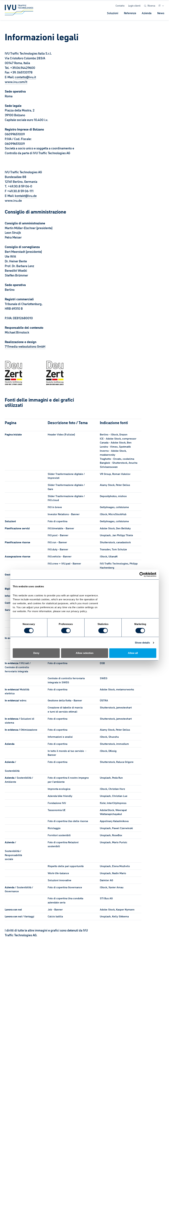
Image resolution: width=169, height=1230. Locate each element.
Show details (142, 642)
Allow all (133, 653)
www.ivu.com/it (16, 82)
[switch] (66, 630)
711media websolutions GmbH (25, 346)
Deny (36, 653)
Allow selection (84, 653)
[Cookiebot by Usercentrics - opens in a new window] (141, 574)
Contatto (120, 6)
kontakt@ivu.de (26, 196)
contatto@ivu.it (25, 77)
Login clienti (134, 6)
